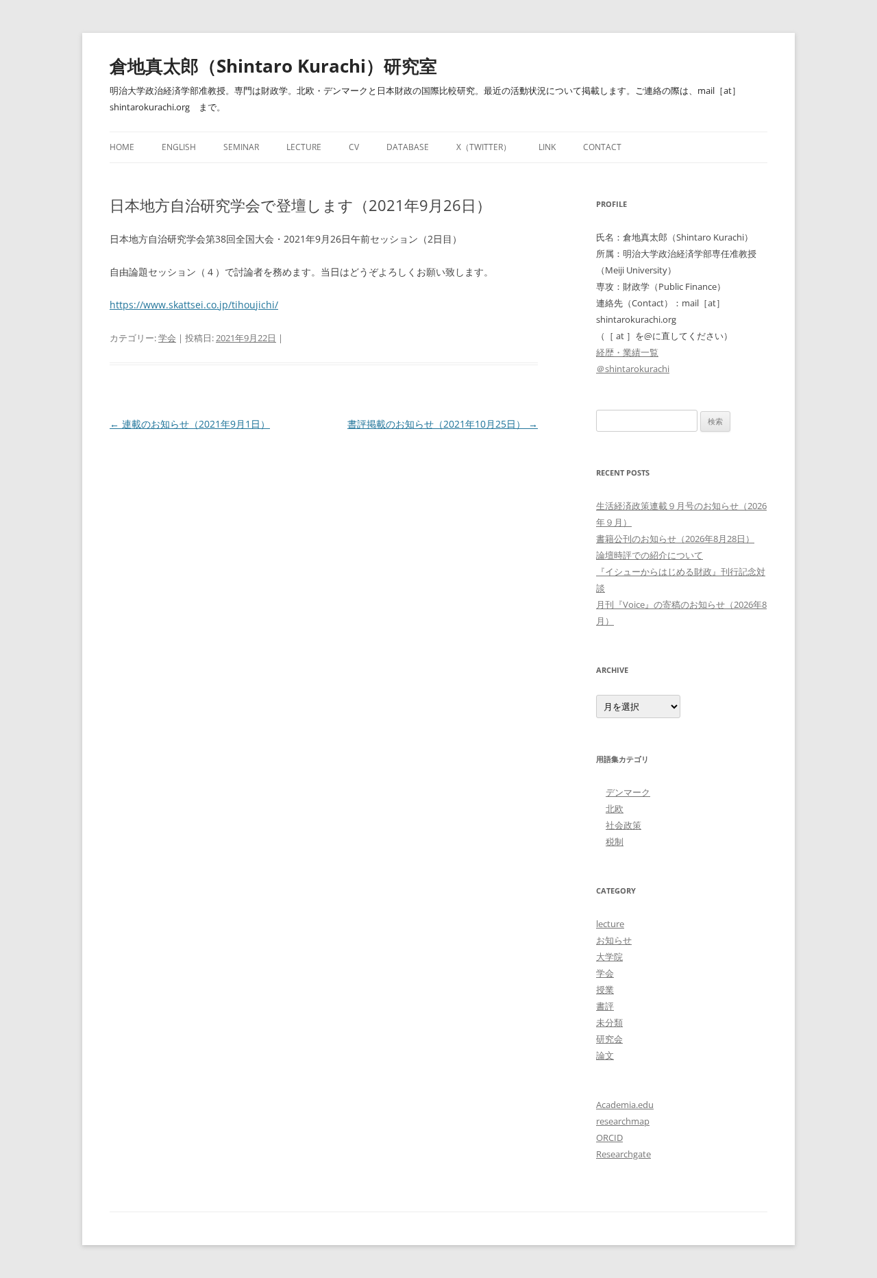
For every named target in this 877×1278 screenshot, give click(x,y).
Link (547, 147)
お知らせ (614, 940)
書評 (605, 1006)
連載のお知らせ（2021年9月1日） (190, 423)
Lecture (303, 147)
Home (122, 147)
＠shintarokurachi (632, 368)
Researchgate (623, 1154)
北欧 (614, 808)
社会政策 (623, 825)
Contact (602, 147)
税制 (614, 841)
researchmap (623, 1121)
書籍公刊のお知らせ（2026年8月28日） (675, 538)
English (179, 147)
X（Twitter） (483, 147)
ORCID (609, 1137)
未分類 (609, 1022)
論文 (605, 1055)
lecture (610, 924)
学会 (167, 338)
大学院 (609, 956)
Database (407, 147)
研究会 (609, 1039)
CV (354, 147)
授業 (605, 989)
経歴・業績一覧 (627, 352)
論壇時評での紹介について (649, 555)
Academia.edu (625, 1104)
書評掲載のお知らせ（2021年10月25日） (442, 423)
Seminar (241, 147)
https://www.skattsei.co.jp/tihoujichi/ (194, 304)
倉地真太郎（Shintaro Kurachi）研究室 (273, 65)
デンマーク (628, 792)
